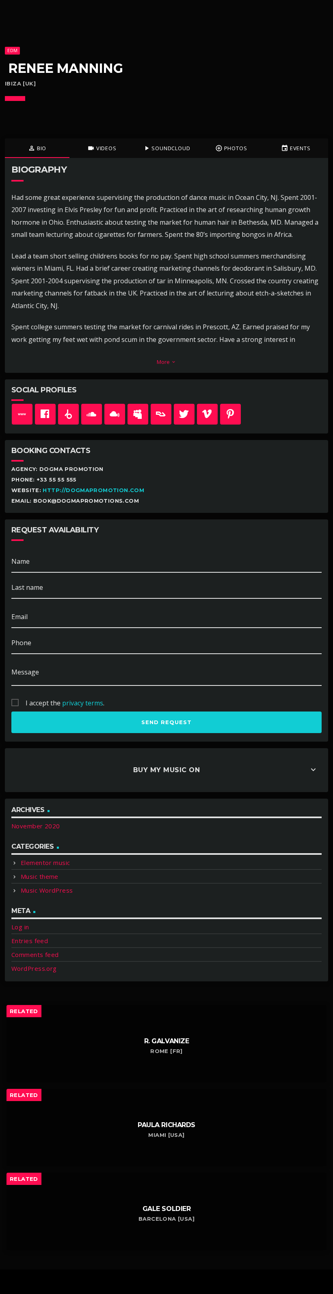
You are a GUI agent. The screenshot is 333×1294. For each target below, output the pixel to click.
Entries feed (29, 941)
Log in (20, 927)
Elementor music (45, 862)
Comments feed (35, 954)
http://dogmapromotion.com (93, 490)
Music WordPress (47, 890)
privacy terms (82, 702)
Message (25, 672)
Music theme (39, 876)
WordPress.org (34, 968)
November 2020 (35, 826)
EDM (12, 50)
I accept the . (65, 702)
